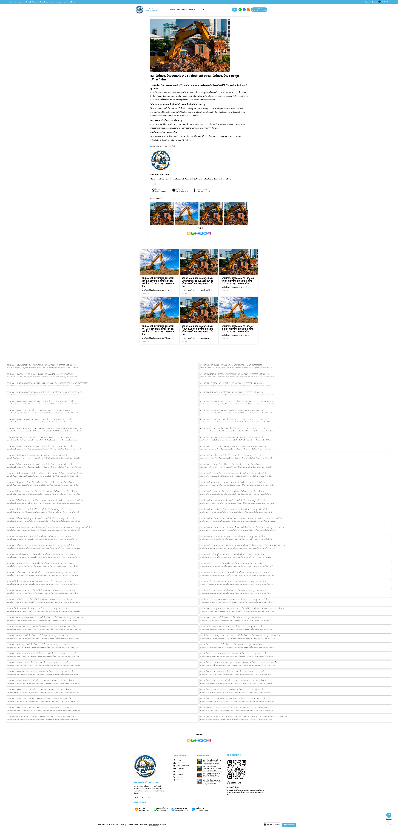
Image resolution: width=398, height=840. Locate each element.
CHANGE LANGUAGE (273, 825)
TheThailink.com (203, 191)
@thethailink (162, 810)
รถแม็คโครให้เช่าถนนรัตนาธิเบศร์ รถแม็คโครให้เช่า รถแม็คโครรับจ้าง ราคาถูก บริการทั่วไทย (42, 653)
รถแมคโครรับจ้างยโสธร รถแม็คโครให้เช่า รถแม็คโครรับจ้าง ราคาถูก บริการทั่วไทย (232, 455)
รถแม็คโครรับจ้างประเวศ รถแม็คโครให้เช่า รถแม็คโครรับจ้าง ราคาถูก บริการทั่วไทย (39, 698)
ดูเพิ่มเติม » (145, 293)
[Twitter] (205, 233)
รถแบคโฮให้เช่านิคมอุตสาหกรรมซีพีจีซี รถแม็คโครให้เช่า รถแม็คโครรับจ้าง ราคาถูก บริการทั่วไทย (44, 392)
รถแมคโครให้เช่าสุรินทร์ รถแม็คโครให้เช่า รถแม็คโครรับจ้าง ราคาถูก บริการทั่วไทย (232, 626)
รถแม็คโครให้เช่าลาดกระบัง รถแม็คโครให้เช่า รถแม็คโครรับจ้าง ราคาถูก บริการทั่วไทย (40, 563)
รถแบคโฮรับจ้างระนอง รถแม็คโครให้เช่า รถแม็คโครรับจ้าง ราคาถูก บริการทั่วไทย (231, 392)
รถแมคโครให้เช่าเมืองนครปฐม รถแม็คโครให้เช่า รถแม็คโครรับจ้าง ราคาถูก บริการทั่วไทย (234, 428)
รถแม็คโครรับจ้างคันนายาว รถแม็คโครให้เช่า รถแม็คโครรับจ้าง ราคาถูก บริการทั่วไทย (40, 680)
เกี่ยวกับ (199, 9)
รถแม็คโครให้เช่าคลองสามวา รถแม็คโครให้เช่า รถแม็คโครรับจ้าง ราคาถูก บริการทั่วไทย (234, 653)
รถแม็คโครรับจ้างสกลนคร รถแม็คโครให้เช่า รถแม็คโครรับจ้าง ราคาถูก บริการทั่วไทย (40, 419)
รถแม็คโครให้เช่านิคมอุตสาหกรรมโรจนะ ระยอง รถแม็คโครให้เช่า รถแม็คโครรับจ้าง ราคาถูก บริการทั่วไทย (198, 330)
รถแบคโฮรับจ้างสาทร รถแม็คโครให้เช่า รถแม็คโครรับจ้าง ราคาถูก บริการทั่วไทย (231, 644)
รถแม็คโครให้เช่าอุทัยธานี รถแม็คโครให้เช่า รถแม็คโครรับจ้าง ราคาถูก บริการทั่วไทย (232, 689)
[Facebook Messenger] (201, 233)
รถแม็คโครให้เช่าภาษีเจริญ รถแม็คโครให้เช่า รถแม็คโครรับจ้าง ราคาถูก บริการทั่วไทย (40, 374)
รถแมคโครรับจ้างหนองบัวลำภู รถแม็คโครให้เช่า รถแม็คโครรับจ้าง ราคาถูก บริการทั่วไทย (41, 518)
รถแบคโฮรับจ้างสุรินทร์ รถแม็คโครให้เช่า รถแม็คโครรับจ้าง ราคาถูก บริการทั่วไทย (39, 437)
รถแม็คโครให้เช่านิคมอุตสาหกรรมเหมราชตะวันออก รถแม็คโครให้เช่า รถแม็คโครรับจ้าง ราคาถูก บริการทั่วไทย (243, 545)
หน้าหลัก (172, 9)
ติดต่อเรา (367, 2)
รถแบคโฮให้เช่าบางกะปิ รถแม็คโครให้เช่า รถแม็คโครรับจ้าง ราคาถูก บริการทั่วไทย (232, 383)
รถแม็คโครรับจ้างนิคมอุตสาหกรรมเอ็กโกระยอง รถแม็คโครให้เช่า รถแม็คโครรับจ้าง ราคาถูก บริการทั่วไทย (241, 518)
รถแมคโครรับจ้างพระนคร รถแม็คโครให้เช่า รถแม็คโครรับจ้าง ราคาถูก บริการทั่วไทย (233, 482)
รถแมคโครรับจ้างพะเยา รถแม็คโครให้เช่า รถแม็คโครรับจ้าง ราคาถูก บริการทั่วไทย (232, 410)
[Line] (193, 233)
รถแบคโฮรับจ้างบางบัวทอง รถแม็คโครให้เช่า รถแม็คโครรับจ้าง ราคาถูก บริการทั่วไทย (233, 698)
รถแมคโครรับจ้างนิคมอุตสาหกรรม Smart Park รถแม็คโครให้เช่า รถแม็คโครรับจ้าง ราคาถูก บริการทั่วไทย (242, 527)
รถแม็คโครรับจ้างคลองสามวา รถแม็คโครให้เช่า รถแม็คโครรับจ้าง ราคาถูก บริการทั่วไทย (234, 599)
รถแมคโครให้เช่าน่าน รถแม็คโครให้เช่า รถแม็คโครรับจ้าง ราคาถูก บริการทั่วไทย (37, 635)
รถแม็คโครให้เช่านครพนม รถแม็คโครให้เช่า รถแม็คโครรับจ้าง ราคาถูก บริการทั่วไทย (39, 707)
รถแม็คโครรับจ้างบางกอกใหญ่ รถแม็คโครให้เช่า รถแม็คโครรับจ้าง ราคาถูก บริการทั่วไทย (41, 365)
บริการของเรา (182, 9)
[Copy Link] (189, 233)
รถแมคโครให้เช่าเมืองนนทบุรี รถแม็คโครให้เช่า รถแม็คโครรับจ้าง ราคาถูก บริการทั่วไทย (41, 671)
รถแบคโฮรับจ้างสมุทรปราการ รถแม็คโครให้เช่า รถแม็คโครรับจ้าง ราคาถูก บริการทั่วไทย (41, 626)
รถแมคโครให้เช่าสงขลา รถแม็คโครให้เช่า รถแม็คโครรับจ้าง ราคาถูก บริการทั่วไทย (232, 491)
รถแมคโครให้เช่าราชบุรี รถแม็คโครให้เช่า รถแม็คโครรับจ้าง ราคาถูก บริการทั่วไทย (38, 644)
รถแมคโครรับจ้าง (158, 146)
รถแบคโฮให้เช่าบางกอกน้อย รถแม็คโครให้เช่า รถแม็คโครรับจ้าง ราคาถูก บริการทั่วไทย (234, 707)
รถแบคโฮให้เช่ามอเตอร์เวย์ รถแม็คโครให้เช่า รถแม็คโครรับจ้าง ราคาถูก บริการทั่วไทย (233, 671)
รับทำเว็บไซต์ (162, 825)
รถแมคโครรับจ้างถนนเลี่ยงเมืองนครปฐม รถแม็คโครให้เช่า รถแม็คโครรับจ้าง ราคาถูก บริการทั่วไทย (239, 662)
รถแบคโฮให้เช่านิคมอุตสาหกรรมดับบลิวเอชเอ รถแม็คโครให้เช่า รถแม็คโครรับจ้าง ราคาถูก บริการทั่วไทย (47, 383)
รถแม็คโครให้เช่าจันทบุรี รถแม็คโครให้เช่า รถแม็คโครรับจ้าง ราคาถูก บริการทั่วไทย (232, 554)
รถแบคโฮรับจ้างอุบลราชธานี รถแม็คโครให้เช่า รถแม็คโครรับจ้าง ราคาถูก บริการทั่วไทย (211, 775)
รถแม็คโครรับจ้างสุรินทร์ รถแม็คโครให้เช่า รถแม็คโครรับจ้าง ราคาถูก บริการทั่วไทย (232, 536)
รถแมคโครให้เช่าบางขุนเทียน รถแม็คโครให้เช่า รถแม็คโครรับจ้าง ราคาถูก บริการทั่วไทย (234, 473)
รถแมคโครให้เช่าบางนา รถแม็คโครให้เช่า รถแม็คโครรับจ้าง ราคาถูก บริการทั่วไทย (232, 563)
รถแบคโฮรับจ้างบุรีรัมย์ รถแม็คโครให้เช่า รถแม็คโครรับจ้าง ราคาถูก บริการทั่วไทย (39, 536)
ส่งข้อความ (199, 808)
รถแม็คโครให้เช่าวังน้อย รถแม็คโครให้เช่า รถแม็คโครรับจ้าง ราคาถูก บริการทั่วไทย (39, 689)
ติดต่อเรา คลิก (261, 9)
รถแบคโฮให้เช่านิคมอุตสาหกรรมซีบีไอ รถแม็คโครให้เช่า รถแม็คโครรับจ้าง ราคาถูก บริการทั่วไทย (44, 473)
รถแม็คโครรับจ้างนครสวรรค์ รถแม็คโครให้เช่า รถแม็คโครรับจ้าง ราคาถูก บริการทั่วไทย (41, 401)
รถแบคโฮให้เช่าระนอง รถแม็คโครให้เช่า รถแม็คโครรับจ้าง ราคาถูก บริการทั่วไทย (38, 608)
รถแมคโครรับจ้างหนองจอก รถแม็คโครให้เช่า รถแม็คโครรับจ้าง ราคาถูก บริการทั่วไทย (40, 446)
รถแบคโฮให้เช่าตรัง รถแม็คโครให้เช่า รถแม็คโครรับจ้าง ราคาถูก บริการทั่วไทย (230, 464)
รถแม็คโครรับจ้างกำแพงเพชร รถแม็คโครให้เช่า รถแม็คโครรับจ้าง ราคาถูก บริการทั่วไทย (41, 572)
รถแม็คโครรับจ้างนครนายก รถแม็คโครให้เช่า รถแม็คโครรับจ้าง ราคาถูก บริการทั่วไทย (40, 464)
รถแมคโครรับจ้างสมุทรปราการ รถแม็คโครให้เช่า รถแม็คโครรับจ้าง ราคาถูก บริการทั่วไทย (212, 762)
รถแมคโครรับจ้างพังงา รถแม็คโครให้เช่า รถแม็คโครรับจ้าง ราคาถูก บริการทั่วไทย (38, 662)
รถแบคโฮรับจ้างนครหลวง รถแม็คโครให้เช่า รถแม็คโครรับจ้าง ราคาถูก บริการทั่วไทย (233, 581)
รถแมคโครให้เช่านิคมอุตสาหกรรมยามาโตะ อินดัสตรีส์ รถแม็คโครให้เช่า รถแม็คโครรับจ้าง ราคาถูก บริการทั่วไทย (243, 716)
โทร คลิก (157, 189)
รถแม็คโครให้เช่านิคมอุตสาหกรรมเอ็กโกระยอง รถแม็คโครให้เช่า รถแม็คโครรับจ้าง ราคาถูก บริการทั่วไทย (158, 282)
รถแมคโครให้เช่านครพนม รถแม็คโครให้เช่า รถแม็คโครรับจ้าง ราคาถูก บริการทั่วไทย (233, 680)
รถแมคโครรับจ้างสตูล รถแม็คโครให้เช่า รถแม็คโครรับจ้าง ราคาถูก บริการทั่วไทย (38, 410)
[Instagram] (209, 233)
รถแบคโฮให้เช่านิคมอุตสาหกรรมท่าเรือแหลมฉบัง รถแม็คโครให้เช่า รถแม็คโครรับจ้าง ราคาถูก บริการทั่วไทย (242, 608)
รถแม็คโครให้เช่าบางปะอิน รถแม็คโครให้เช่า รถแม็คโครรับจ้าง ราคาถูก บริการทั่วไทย (212, 782)
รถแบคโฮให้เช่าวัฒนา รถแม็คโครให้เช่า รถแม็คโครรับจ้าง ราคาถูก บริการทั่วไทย (38, 455)
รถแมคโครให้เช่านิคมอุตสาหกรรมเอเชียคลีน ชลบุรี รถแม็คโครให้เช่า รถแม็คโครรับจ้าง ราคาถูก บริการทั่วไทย (49, 527)
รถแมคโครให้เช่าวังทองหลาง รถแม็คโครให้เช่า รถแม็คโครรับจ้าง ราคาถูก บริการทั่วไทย (41, 590)
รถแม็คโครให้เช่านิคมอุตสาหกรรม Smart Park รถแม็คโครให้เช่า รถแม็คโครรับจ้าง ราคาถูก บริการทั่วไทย (198, 282)
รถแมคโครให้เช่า (170, 146)
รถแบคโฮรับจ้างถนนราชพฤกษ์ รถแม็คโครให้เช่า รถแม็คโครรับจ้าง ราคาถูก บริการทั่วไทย (42, 491)
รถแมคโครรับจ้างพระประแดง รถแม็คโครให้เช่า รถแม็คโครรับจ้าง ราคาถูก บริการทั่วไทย (234, 572)
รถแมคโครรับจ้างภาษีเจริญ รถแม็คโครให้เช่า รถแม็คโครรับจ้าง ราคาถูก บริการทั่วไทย (40, 545)
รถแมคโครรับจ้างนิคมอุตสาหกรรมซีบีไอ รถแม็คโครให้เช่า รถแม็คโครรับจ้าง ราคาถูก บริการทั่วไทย (45, 500)
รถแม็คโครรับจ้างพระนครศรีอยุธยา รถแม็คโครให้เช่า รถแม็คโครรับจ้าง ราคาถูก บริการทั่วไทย (237, 401)
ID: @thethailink (182, 191)
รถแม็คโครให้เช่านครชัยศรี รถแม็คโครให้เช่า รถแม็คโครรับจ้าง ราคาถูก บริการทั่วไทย (233, 590)
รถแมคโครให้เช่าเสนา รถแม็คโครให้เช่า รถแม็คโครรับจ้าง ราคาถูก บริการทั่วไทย (231, 365)
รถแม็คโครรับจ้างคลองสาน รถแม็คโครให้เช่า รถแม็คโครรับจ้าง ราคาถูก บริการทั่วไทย (233, 500)
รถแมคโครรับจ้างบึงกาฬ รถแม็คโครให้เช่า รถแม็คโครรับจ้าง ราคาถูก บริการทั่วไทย (39, 599)
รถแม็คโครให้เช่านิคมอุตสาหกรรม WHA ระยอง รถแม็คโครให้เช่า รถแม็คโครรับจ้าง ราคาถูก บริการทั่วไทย (158, 330)
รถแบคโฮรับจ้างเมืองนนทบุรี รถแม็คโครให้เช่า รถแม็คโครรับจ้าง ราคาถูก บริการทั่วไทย (41, 716)
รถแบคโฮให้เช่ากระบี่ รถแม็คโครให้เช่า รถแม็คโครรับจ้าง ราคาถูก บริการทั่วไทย (230, 617)
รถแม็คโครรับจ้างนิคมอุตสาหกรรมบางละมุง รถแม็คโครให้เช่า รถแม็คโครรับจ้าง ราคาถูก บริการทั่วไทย (240, 635)
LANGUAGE (384, 2)
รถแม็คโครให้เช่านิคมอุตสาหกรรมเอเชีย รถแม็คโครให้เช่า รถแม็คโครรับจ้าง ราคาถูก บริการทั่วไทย (237, 328)
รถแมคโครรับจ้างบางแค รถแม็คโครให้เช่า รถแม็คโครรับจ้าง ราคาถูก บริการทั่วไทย (212, 768)
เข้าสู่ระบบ (374, 2)
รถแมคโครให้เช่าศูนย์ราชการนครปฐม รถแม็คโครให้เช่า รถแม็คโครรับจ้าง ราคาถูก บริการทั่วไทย (44, 428)
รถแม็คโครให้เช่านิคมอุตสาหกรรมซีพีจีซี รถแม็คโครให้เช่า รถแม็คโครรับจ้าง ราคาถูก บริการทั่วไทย (237, 280)
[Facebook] (197, 233)
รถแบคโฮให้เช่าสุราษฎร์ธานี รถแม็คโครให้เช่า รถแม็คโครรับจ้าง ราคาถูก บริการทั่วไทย (40, 482)
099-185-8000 (261, 11)
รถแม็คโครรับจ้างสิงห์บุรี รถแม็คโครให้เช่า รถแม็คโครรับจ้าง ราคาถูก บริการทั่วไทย (232, 437)
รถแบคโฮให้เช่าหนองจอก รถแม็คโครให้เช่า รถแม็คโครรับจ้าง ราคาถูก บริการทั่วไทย (39, 581)
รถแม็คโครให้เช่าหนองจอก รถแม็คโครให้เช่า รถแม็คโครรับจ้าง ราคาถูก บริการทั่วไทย (233, 419)
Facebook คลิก (202, 189)
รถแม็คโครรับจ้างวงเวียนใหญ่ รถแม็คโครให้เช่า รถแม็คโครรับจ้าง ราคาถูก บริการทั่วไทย (234, 509)
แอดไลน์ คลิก (180, 189)
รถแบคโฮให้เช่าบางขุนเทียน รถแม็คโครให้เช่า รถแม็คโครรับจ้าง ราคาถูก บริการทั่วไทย (233, 446)
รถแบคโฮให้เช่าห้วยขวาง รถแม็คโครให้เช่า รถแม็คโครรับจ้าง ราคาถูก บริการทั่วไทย (39, 509)
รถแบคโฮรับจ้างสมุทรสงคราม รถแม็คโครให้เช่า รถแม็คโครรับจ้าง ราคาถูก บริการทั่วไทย (234, 374)
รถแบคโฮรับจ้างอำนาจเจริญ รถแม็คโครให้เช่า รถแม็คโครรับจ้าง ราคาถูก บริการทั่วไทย (41, 554)
